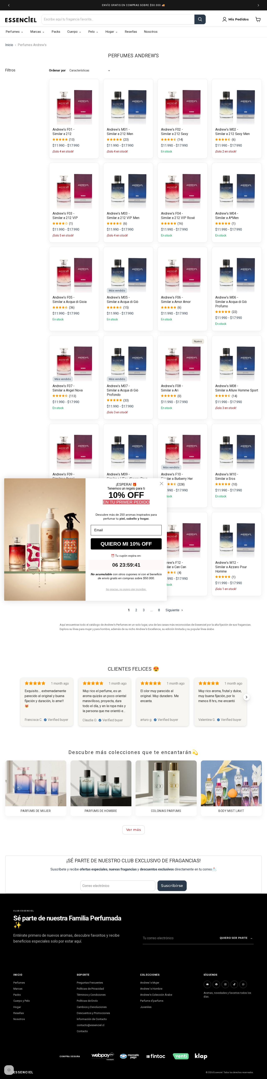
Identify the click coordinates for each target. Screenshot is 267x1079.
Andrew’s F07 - (63, 386)
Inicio (9, 45)
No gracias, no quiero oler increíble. (126, 589)
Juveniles (145, 1007)
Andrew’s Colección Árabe (156, 994)
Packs (17, 994)
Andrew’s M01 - (118, 129)
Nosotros (19, 1019)
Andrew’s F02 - (172, 129)
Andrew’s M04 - (226, 213)
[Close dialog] (161, 483)
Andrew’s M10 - (226, 474)
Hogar (17, 1007)
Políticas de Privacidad (90, 988)
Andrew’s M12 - (226, 563)
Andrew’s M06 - (226, 297)
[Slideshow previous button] (20, 697)
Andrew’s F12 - (172, 563)
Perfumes (19, 982)
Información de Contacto (92, 1019)
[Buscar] (200, 19)
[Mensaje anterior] (9, 5)
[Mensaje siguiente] (258, 5)
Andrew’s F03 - (63, 213)
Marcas (17, 988)
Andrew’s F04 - (172, 213)
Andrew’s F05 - (63, 297)
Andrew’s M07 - (118, 386)
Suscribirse (172, 885)
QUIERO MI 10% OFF (126, 544)
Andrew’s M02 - (226, 129)
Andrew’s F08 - (172, 386)
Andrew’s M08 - (226, 386)
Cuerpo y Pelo (21, 1000)
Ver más (133, 830)
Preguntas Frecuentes (90, 982)
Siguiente (173, 610)
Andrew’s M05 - (118, 297)
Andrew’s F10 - (172, 474)
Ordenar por (57, 70)
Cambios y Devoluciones (92, 1007)
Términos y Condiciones (91, 994)
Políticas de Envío (87, 1000)
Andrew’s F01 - (63, 129)
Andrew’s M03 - (118, 213)
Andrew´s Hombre (151, 988)
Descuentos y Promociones (93, 1013)
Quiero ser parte (236, 937)
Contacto (82, 1031)
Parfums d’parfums (151, 1000)
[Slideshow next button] (246, 697)
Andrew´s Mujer (149, 982)
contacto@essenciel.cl (90, 1025)
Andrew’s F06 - (172, 297)
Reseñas (18, 1013)
